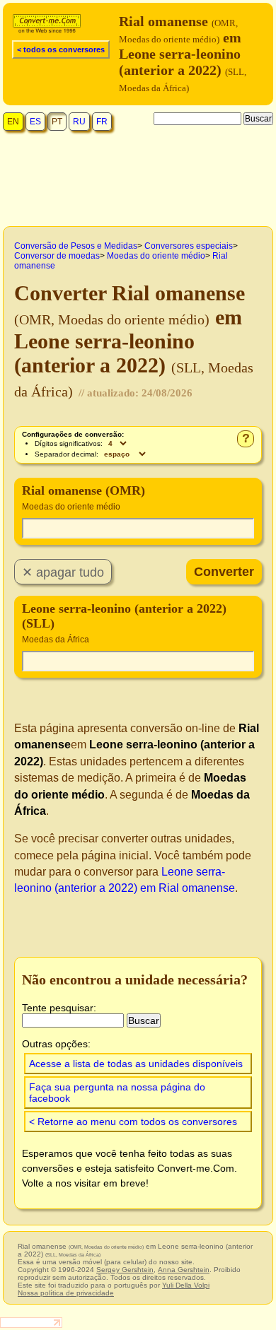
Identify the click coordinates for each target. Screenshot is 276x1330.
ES (35, 121)
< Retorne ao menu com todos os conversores (133, 1121)
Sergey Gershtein (125, 1269)
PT (57, 121)
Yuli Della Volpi (185, 1285)
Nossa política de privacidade (66, 1293)
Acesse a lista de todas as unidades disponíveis (136, 1063)
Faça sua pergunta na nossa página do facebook (117, 1092)
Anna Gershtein (183, 1269)
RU (79, 121)
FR (102, 121)
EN (13, 121)
